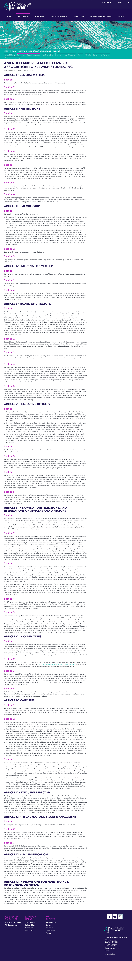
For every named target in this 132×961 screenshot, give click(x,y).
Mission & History (9, 55)
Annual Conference (59, 16)
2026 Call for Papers (13, 922)
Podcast (121, 16)
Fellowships (29, 925)
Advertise (88, 55)
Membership (39, 16)
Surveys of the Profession (101, 55)
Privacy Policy (110, 954)
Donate (119, 3)
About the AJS (23, 16)
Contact (49, 933)
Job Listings (30, 922)
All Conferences (11, 925)
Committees (50, 930)
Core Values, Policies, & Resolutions (34, 51)
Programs (29, 928)
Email (107, 951)
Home (9, 16)
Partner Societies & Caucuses (66, 55)
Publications (79, 16)
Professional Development (101, 16)
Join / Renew (106, 3)
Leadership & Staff (48, 55)
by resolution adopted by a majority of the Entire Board (56, 664)
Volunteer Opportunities (13, 58)
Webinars (29, 930)
